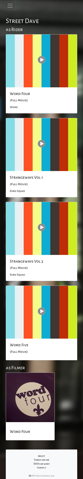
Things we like (41, 460)
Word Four (20, 94)
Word (14, 107)
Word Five (19, 345)
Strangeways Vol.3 (26, 261)
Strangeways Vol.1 (26, 177)
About (41, 456)
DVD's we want (42, 464)
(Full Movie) (19, 100)
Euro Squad (17, 190)
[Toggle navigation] (10, 6)
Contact (41, 467)
